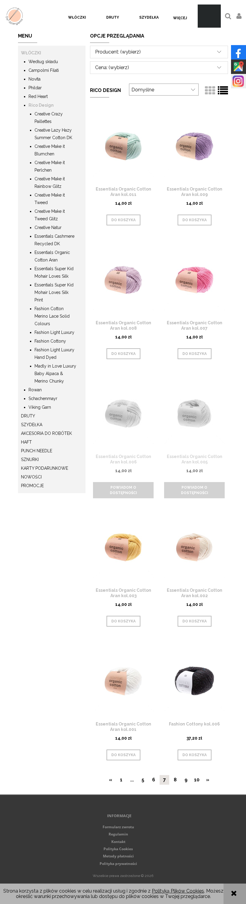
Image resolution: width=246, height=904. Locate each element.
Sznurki (30, 459)
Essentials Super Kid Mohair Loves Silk (54, 272)
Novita (34, 79)
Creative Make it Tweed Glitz (49, 215)
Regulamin (118, 834)
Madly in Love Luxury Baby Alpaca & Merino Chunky (55, 373)
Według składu (43, 61)
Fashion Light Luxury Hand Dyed (54, 353)
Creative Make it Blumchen (49, 150)
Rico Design (41, 105)
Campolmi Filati (43, 70)
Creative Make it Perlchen (49, 166)
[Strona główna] (14, 16)
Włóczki (31, 52)
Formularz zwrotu (118, 826)
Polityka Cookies (118, 848)
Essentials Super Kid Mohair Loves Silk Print (54, 292)
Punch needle (36, 450)
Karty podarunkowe (44, 468)
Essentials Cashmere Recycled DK (54, 240)
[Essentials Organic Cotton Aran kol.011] (123, 146)
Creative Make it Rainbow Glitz (49, 182)
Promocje (32, 485)
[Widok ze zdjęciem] (210, 91)
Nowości (31, 477)
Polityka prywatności (118, 863)
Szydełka (31, 424)
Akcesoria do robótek (46, 433)
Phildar (35, 87)
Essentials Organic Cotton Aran (52, 256)
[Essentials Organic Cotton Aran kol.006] (123, 413)
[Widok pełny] (223, 91)
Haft (26, 442)
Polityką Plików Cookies (178, 891)
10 (197, 780)
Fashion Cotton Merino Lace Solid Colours (52, 316)
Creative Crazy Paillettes (48, 117)
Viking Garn (39, 407)
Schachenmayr (42, 398)
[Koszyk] (209, 16)
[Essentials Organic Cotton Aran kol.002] (194, 547)
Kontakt (118, 841)
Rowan (35, 389)
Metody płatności (118, 856)
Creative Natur (48, 227)
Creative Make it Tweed (49, 199)
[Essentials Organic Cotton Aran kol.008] (123, 279)
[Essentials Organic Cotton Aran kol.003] (123, 547)
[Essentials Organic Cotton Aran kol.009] (194, 146)
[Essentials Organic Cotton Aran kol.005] (194, 413)
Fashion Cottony (50, 341)
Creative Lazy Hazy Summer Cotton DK (53, 134)
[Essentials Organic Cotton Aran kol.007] (194, 279)
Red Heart (38, 96)
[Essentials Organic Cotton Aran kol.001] (123, 681)
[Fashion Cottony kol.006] (194, 681)
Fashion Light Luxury (54, 332)
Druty (28, 416)
